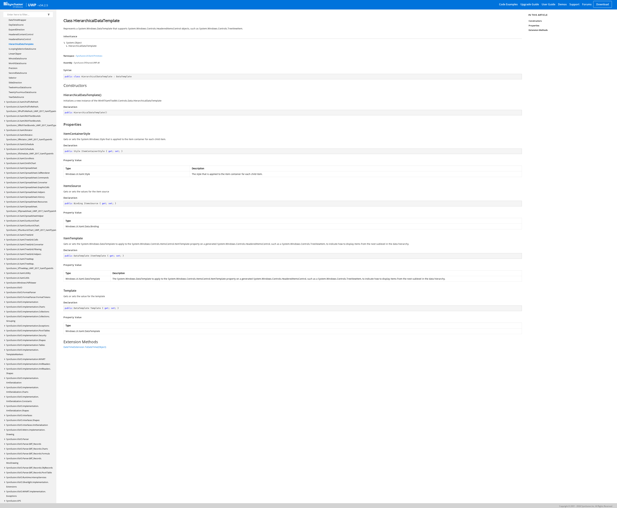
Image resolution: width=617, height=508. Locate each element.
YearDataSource (16, 97)
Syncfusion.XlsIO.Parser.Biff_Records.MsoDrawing (24, 460)
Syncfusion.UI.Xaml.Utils (17, 277)
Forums (587, 4)
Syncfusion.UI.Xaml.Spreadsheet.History (25, 196)
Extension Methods (538, 30)
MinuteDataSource (18, 58)
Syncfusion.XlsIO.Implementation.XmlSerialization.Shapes (22, 408)
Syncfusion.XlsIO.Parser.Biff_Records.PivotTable (29, 472)
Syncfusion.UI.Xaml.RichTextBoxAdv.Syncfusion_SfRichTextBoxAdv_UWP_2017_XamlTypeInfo (33, 123)
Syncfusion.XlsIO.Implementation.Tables (25, 345)
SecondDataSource (18, 72)
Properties (534, 25)
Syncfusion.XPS (13, 500)
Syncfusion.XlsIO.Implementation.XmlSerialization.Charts (22, 389)
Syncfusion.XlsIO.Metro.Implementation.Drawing (25, 432)
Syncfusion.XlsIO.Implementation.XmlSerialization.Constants (22, 399)
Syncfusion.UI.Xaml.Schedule (20, 144)
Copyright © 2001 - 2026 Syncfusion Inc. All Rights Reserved (585, 506)
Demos (562, 4)
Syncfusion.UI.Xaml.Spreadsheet (21, 168)
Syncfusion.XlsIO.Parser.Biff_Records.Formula (28, 453)
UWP (32, 4)
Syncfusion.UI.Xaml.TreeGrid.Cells (22, 239)
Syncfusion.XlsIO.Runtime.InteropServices (26, 477)
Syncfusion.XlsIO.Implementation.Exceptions (27, 325)
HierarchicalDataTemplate (21, 44)
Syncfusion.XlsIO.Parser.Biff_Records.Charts (27, 448)
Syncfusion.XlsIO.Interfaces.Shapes (23, 420)
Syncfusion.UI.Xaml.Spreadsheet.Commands (27, 177)
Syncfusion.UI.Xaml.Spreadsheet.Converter (26, 182)
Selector (12, 77)
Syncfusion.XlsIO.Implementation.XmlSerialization (22, 380)
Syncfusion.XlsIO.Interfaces (19, 415)
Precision (13, 68)
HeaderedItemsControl (20, 39)
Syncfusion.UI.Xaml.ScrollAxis (20, 158)
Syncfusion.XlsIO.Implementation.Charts (25, 306)
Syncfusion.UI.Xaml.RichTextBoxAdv (23, 116)
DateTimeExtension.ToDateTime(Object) (84, 347)
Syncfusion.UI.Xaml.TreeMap (20, 258)
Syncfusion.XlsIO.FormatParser (21, 292)
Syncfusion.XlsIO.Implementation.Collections (27, 311)
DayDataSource (16, 24)
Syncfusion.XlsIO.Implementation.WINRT (25, 359)
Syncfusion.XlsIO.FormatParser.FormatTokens (28, 297)
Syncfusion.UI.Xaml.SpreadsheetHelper (25, 215)
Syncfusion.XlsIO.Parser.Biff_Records (23, 443)
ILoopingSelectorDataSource (22, 48)
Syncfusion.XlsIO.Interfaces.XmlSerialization (27, 425)
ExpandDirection (17, 29)
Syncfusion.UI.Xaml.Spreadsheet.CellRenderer (28, 172)
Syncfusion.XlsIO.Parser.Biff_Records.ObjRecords (29, 467)
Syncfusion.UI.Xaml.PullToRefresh (22, 101)
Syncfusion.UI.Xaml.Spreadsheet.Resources (26, 201)
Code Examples (508, 4)
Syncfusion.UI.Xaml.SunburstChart (22, 220)
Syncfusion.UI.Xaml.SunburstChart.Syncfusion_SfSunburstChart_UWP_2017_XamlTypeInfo (32, 227)
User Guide (548, 4)
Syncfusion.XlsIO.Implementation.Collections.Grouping (28, 318)
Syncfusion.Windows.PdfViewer (21, 282)
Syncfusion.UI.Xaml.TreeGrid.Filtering (23, 249)
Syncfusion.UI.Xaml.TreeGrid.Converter (24, 244)
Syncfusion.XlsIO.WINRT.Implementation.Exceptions (26, 493)
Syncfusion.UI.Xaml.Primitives (89, 55)
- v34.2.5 (42, 5)
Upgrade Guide (529, 4)
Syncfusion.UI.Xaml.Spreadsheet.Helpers (25, 192)
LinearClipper (15, 53)
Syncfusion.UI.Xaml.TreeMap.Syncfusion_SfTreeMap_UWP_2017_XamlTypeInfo (29, 266)
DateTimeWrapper (17, 19)
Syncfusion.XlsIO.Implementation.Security (26, 335)
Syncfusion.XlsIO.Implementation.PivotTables (28, 330)
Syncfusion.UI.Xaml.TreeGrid (19, 234)
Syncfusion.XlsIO (14, 287)
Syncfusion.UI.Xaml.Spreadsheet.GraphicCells (27, 187)
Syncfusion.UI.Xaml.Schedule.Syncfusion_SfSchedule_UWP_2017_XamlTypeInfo (30, 151)
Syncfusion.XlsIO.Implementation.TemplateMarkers (22, 352)
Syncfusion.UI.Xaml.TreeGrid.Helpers (23, 254)
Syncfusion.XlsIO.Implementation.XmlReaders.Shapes (28, 371)
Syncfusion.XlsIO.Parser (17, 439)
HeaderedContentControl (21, 34)
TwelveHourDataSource (20, 87)
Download (602, 4)
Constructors (535, 20)
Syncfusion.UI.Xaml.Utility (18, 273)
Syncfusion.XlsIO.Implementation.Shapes (26, 340)
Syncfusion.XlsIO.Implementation (22, 301)
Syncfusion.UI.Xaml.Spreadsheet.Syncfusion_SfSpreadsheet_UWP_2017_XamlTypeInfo (31, 208)
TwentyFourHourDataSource (22, 92)
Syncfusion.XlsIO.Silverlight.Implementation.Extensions (27, 484)
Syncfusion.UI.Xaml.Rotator (19, 130)
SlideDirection (15, 82)
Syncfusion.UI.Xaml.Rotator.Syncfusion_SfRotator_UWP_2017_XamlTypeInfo (29, 137)
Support (574, 4)
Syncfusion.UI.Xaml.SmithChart (21, 163)
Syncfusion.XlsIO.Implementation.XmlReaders (28, 363)
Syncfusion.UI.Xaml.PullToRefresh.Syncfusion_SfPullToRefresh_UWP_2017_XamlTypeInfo (32, 109)
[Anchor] (62, 85)
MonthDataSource (17, 63)
